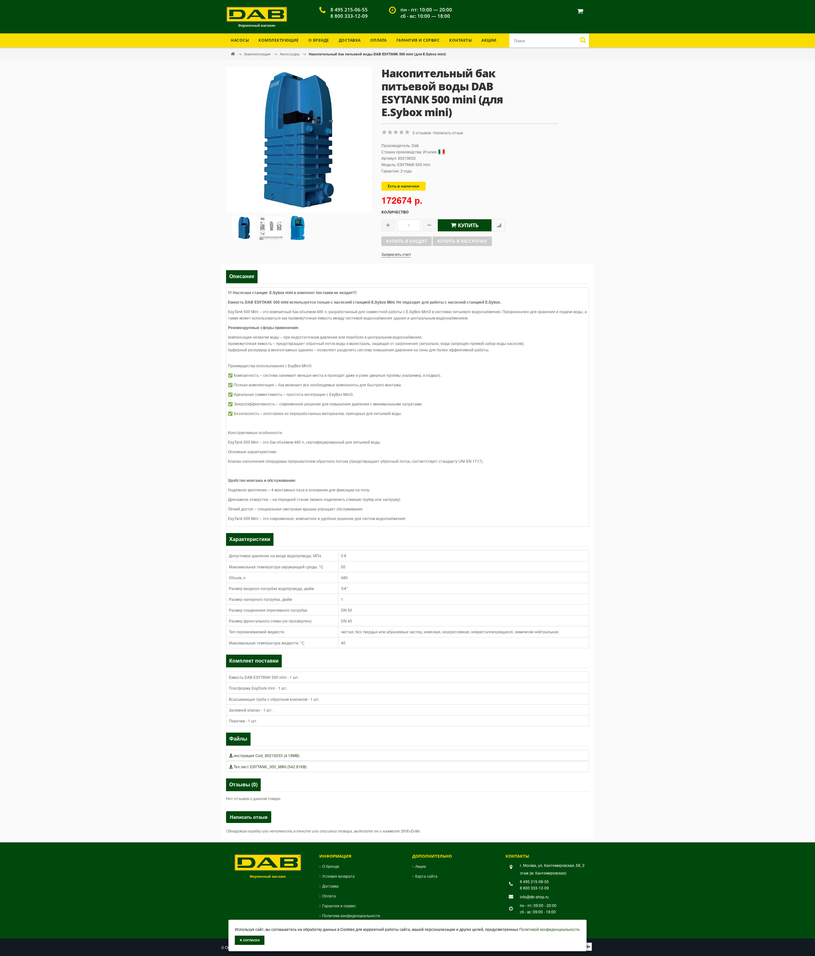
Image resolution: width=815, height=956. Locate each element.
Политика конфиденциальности (351, 915)
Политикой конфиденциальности (549, 929)
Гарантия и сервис (339, 905)
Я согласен (250, 940)
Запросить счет (396, 254)
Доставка (350, 40)
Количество (395, 212)
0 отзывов (422, 132)
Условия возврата (338, 876)
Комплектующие (258, 53)
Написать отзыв (448, 132)
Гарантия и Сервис (418, 40)
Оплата (378, 40)
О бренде (318, 40)
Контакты (460, 40)
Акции (489, 40)
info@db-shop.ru (534, 896)
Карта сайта (426, 876)
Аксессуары (290, 53)
